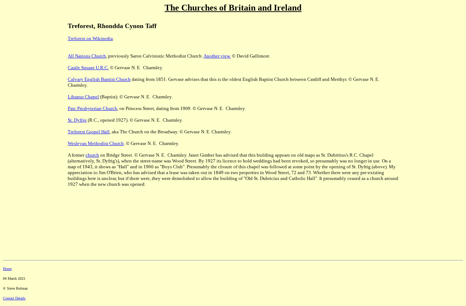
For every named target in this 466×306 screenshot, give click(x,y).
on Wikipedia (99, 38)
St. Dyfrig (77, 120)
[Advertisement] (28, 66)
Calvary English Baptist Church (99, 79)
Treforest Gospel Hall (89, 131)
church (92, 155)
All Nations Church (87, 56)
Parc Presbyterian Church (92, 108)
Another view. (217, 56)
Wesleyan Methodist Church (96, 143)
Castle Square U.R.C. (88, 67)
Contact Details (14, 298)
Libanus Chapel (83, 96)
